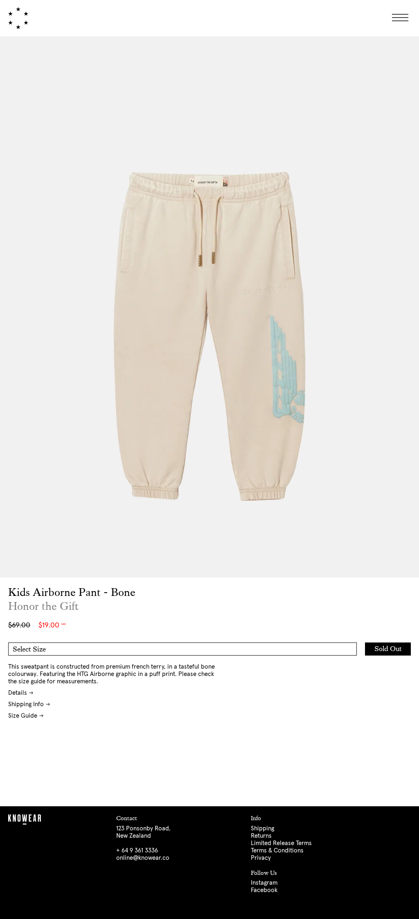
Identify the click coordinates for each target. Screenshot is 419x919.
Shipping (262, 828)
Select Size (29, 649)
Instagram (264, 883)
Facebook (264, 890)
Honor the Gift (43, 606)
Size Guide (22, 716)
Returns (261, 836)
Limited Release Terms (281, 843)
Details (17, 693)
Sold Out (388, 648)
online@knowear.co (142, 858)
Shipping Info (26, 704)
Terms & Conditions (277, 851)
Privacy (261, 858)
